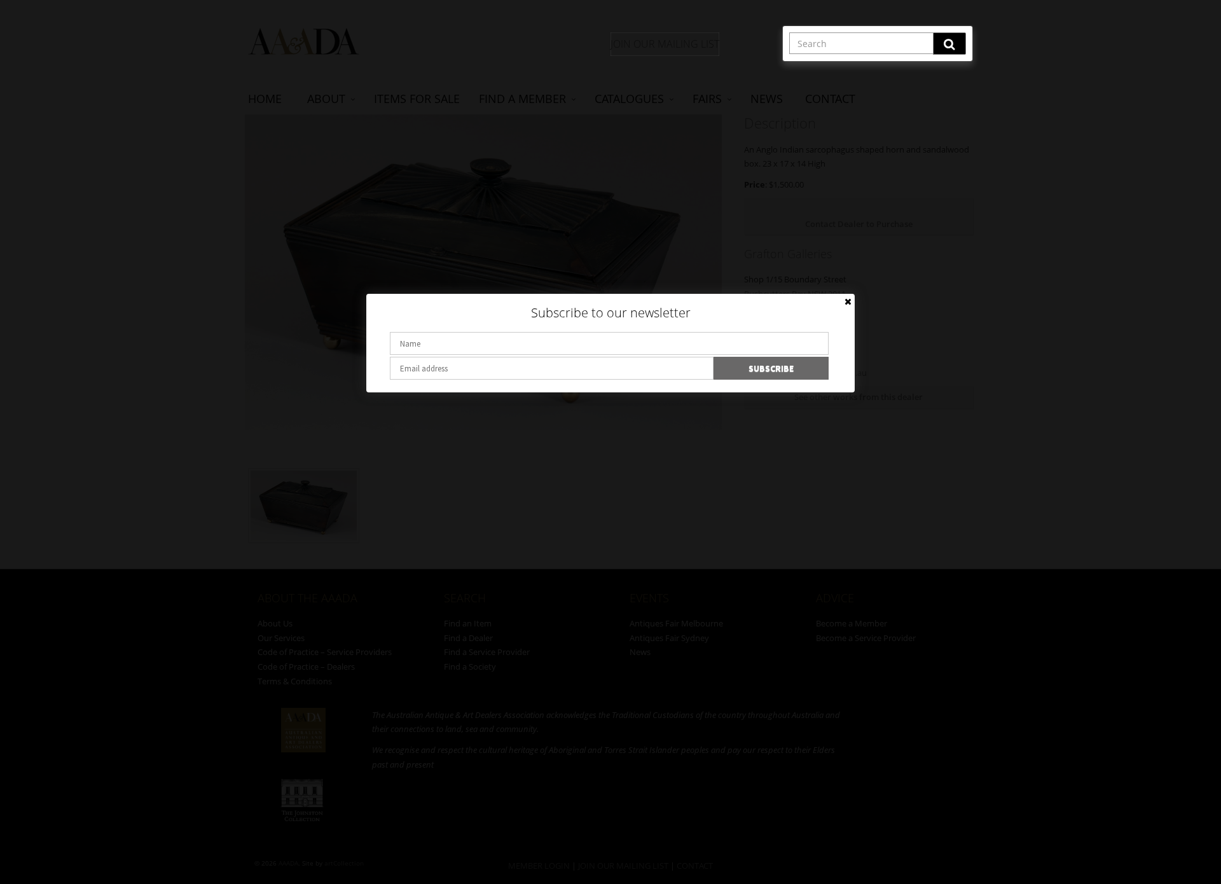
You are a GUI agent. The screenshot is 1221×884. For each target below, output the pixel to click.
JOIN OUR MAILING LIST (664, 44)
